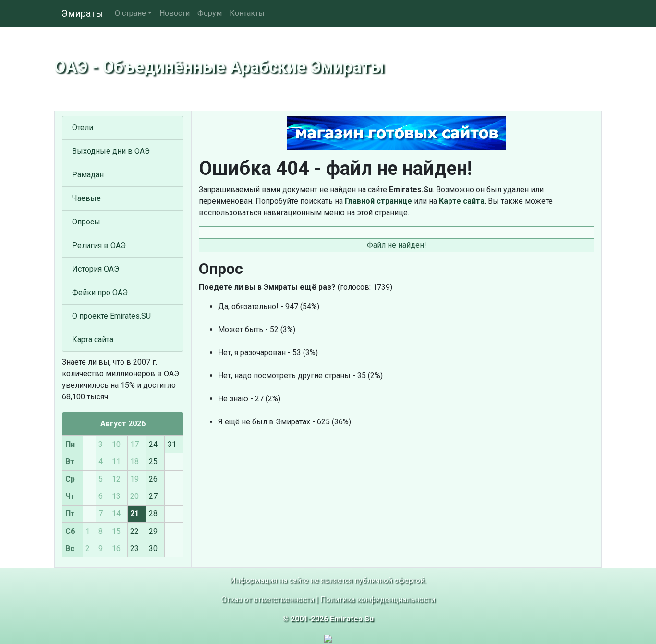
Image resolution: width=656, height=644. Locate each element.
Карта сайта (92, 339)
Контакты (247, 13)
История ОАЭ (95, 268)
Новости (174, 13)
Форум (209, 13)
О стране (130, 13)
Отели (82, 127)
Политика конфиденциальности (377, 599)
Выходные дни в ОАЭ (111, 151)
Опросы (86, 221)
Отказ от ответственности (267, 599)
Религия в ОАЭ (99, 245)
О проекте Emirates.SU (111, 316)
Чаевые (86, 198)
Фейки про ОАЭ (100, 292)
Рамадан (88, 174)
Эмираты (82, 13)
